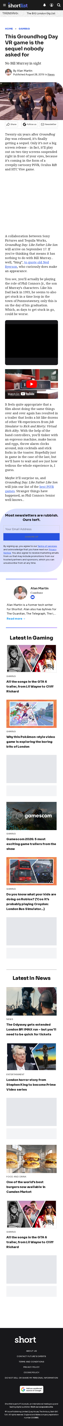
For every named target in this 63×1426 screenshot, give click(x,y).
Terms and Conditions (31, 1362)
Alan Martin (24, 71)
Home (9, 28)
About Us (31, 1351)
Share (13, 124)
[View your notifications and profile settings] (44, 5)
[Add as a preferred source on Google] (31, 1389)
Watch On (13, 393)
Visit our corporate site (42, 1407)
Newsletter (50, 124)
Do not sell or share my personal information (31, 1378)
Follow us (31, 124)
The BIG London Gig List (41, 13)
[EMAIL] (33, 597)
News (51, 74)
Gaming (24, 28)
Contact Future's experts (31, 1356)
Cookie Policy (31, 1372)
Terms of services (47, 546)
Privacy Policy (31, 1367)
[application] (31, 339)
